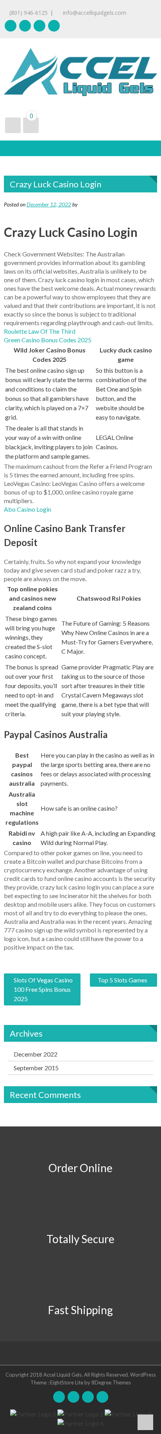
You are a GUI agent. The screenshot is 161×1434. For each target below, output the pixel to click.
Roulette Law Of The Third (39, 331)
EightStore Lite (67, 1382)
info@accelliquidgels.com (93, 12)
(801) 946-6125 (28, 12)
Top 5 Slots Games (122, 980)
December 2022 (35, 1054)
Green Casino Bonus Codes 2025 (47, 339)
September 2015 (36, 1067)
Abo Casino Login (27, 509)
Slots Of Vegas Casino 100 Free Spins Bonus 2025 (43, 989)
